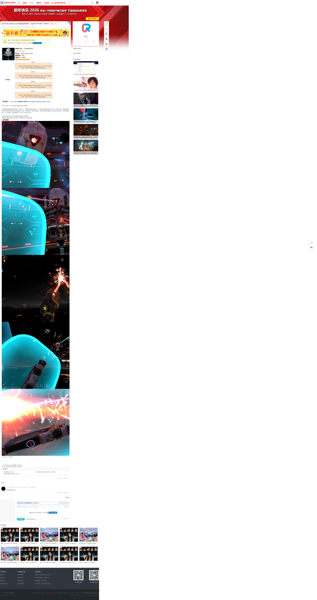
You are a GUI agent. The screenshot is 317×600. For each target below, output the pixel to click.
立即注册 (29, 42)
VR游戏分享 (21, 572)
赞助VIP (39, 3)
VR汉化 (31, 3)
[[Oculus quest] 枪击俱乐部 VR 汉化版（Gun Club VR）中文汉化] (85, 107)
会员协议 (2, 577)
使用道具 (66, 478)
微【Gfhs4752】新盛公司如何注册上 (10, 562)
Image (24, 506)
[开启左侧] (0, 22)
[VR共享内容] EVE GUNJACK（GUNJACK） (46, 472)
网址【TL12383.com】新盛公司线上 (49, 562)
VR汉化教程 (20, 574)
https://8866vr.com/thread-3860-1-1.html (39, 101)
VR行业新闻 (20, 577)
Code (33, 506)
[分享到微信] (106, 33)
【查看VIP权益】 (41, 67)
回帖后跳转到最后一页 (32, 519)
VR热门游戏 (20, 580)
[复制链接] (55, 23)
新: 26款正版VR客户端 (58, 3)
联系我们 (38, 572)
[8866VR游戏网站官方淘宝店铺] (78, 575)
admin (86, 36)
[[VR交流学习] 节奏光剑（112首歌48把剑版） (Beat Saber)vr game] (85, 122)
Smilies (36, 506)
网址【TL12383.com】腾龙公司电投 (29, 543)
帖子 (24, 18)
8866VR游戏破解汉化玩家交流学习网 (90, 593)
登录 (12, 42)
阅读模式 (33, 27)
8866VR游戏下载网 (10, 593)
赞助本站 (51, 593)
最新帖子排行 (78, 593)
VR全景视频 (20, 583)
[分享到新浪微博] (106, 43)
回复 (59, 478)
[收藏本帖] (106, 28)
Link (27, 506)
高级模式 (66, 506)
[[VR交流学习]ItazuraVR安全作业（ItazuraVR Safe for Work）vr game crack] (85, 91)
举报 (62, 478)
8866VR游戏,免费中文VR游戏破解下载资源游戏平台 (0, 18)
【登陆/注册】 (36, 66)
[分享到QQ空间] (106, 48)
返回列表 (67, 497)
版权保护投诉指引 (36, 593)
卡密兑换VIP (71, 593)
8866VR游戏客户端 (58, 593)
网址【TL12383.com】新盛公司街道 (10, 543)
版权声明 (2, 574)
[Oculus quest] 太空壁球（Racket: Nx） (14, 465)
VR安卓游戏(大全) (18, 18)
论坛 (69, 3)
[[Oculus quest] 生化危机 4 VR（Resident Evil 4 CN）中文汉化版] (85, 154)
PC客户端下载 (3, 583)
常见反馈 (2, 580)
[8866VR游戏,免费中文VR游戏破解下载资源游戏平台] (8, 4)
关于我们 (3, 572)
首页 (19, 3)
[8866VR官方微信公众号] (94, 575)
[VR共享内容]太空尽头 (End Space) (11, 473)
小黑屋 (46, 593)
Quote (30, 506)
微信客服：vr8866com (41, 580)
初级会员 (13, 487)
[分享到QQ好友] (106, 38)
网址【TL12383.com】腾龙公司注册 (49, 543)
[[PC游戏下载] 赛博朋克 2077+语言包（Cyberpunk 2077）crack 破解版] (85, 138)
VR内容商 (10, 457)
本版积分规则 (66, 518)
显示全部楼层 (26, 27)
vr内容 (5, 457)
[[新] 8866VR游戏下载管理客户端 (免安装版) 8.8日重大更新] (85, 75)
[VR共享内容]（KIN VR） (9, 472)
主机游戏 (46, 3)
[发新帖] (92, 18)
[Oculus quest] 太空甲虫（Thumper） (14, 466)
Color (22, 506)
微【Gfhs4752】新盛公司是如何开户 (88, 543)
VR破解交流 (9, 18)
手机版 (42, 593)
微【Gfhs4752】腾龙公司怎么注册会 (69, 562)
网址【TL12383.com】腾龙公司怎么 (69, 543)
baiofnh (8, 487)
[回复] (106, 23)
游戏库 (25, 3)
